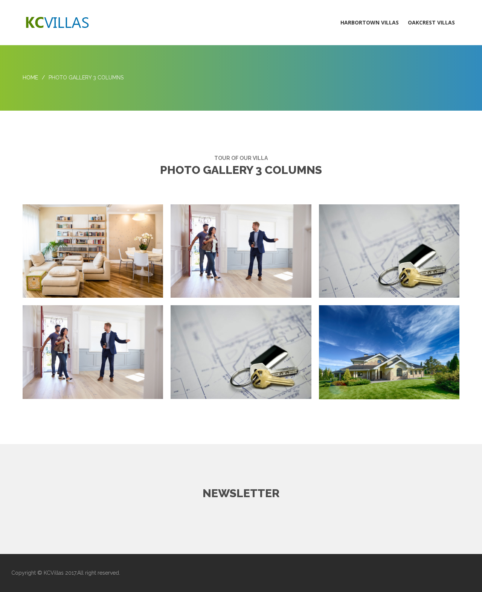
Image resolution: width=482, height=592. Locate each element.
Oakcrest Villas (431, 22)
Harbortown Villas (369, 22)
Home (30, 78)
